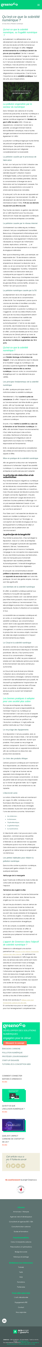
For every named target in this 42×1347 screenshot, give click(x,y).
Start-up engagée (10, 1060)
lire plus (4, 1081)
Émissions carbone (11, 1049)
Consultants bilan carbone (21, 1227)
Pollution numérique (17, 24)
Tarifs (21, 1272)
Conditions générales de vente (26, 1344)
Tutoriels (21, 1267)
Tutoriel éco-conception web (16, 1064)
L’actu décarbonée (21, 1297)
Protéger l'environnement (15, 1056)
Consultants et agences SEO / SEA (21, 1222)
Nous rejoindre (21, 1312)
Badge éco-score (21, 1252)
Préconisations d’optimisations (21, 1247)
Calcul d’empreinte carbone (21, 1242)
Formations (21, 1282)
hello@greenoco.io (23, 1341)
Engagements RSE (21, 1302)
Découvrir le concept (15, 1043)
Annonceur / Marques (21, 1212)
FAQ (21, 1277)
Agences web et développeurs (21, 1217)
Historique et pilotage (21, 1257)
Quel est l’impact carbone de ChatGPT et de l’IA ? (13, 1139)
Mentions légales (26, 1342)
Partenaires (21, 1287)
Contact (21, 1307)
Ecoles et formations (21, 1232)
